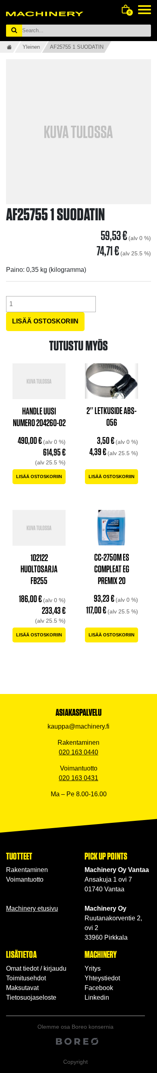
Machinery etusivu (32, 908)
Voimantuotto (24, 879)
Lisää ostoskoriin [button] (39, 476)
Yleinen (31, 47)
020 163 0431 (78, 778)
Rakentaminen (27, 869)
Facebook (99, 987)
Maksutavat (22, 987)
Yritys (93, 968)
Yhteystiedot (102, 978)
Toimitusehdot (26, 978)
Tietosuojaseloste (31, 997)
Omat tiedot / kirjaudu (36, 968)
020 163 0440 (78, 752)
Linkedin (97, 997)
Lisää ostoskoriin (45, 321)
